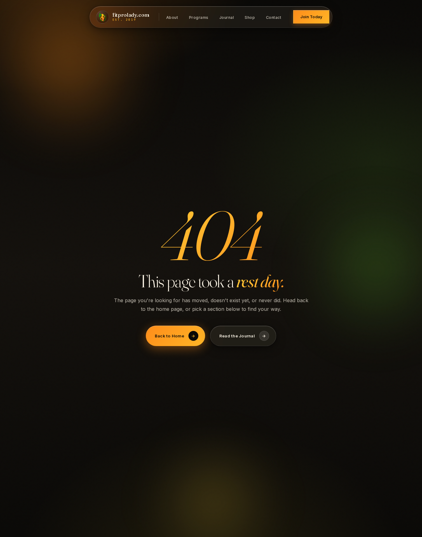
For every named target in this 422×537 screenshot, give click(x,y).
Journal (226, 17)
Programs (199, 17)
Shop (250, 17)
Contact (273, 17)
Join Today (311, 17)
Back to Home (175, 335)
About (172, 17)
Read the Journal (242, 335)
